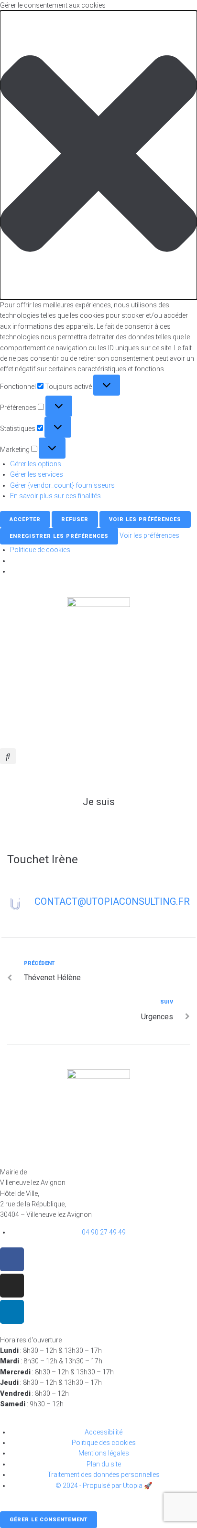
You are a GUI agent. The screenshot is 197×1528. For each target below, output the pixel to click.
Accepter (25, 519)
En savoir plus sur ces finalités (55, 496)
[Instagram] (12, 1286)
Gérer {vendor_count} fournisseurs (62, 485)
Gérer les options (35, 464)
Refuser (74, 519)
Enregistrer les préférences (59, 536)
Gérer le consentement (49, 1520)
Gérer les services (36, 474)
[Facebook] (12, 1259)
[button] (98, 155)
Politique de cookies (40, 550)
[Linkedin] (12, 1312)
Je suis (99, 801)
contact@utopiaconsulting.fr (112, 901)
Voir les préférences (145, 519)
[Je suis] (98, 776)
